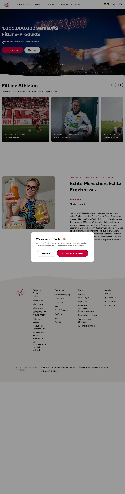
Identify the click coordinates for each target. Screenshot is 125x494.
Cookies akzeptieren (74, 253)
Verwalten (46, 253)
